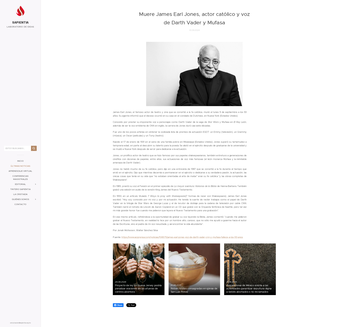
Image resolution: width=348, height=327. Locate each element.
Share (119, 305)
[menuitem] (20, 160)
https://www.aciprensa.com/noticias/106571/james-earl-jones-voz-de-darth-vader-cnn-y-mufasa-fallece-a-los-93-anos (182, 237)
